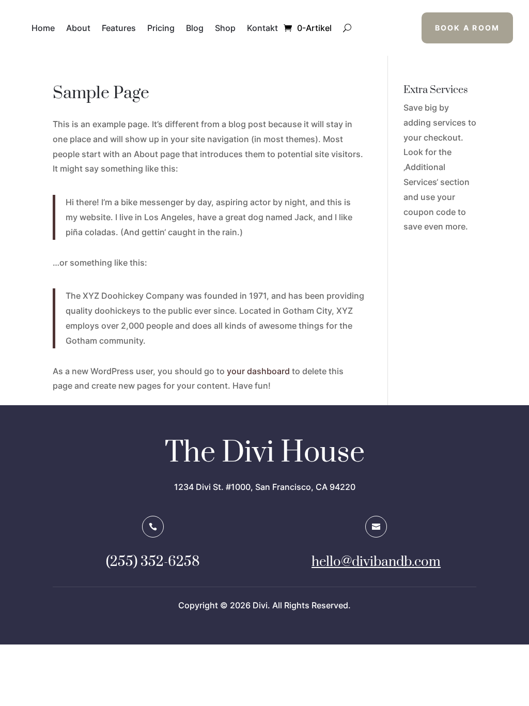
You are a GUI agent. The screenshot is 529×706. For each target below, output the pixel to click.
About (78, 28)
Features (119, 28)
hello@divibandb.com (376, 562)
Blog (195, 28)
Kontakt (262, 28)
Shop (225, 28)
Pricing (161, 28)
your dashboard (258, 371)
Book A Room (467, 27)
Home (43, 28)
